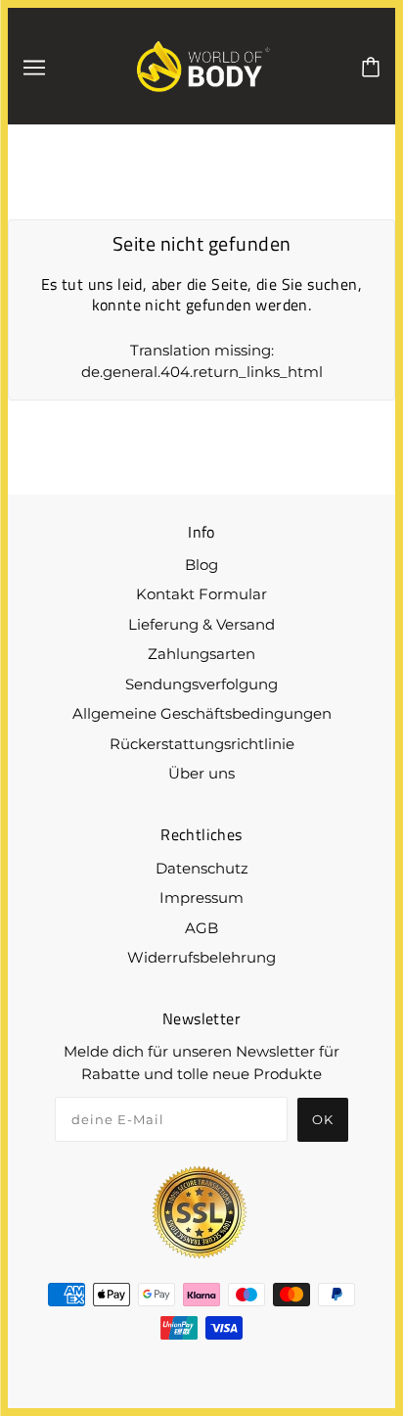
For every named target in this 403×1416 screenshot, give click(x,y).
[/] (203, 64)
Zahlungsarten (201, 653)
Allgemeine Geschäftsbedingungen (202, 713)
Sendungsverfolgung (201, 684)
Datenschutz (202, 868)
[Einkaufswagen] (371, 65)
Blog (201, 564)
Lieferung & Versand (201, 624)
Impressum (201, 897)
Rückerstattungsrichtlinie (202, 743)
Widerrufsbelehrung (201, 957)
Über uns (201, 773)
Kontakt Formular (201, 594)
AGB (201, 928)
